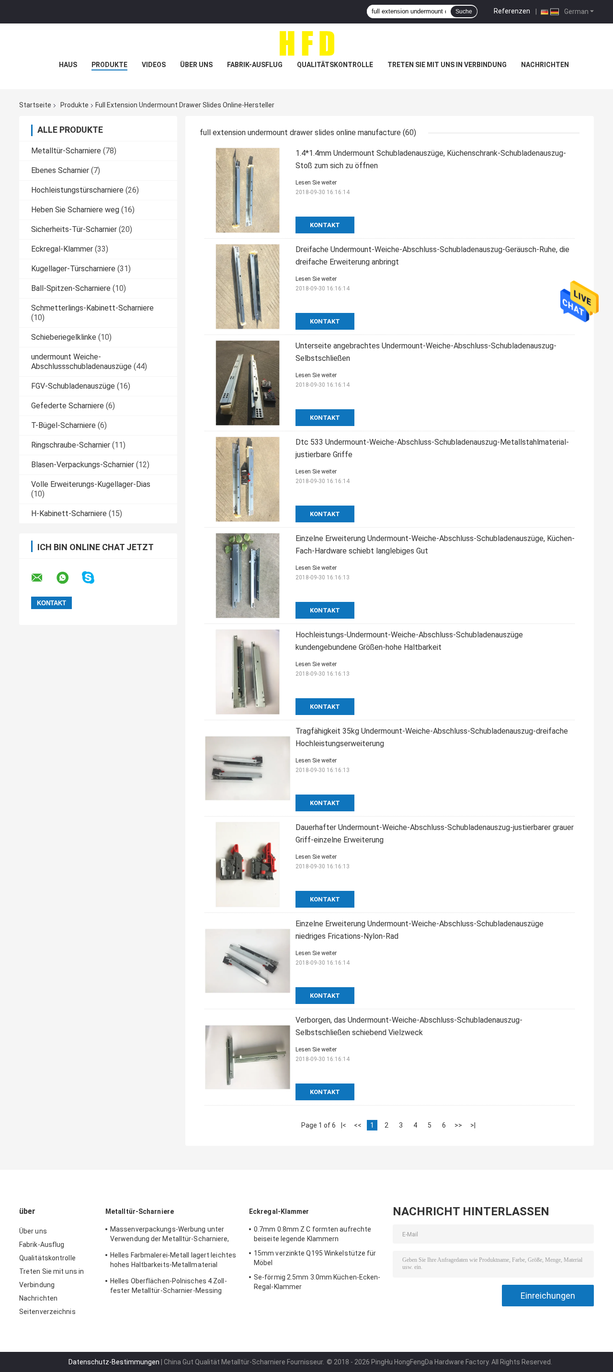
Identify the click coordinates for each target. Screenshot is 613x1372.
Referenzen (512, 11)
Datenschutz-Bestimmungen (113, 1362)
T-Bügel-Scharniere (63, 425)
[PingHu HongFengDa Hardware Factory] (306, 42)
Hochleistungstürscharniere (77, 190)
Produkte (109, 65)
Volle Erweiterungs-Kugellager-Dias (90, 484)
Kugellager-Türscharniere (73, 268)
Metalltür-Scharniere (66, 150)
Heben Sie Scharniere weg (75, 209)
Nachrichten (545, 65)
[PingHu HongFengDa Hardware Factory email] (43, 578)
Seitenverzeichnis (47, 1311)
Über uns (196, 65)
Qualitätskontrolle (335, 65)
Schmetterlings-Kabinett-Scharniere (92, 307)
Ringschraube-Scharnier (70, 445)
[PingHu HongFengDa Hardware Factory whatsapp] (68, 578)
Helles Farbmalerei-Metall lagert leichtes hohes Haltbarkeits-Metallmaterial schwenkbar (173, 1261)
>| (473, 1125)
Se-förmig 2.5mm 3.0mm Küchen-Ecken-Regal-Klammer (317, 1282)
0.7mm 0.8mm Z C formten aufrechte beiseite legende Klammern (312, 1234)
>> (458, 1125)
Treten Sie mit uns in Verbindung (447, 65)
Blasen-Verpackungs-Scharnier (82, 464)
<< (358, 1125)
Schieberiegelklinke (63, 337)
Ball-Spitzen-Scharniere (71, 288)
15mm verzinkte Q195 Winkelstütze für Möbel (315, 1258)
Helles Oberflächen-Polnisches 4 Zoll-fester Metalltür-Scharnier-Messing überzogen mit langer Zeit (168, 1287)
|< (343, 1125)
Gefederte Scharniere (67, 405)
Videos (154, 65)
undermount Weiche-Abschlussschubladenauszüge (81, 361)
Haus (68, 65)
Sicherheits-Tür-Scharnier (74, 229)
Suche (463, 11)
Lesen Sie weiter (316, 182)
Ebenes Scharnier (60, 170)
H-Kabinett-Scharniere (69, 513)
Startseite (35, 105)
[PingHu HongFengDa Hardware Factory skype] (94, 577)
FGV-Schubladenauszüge (73, 386)
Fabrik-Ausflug (255, 65)
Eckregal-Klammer (62, 249)
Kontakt (325, 225)
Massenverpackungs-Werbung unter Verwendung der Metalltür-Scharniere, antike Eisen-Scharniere (169, 1235)
